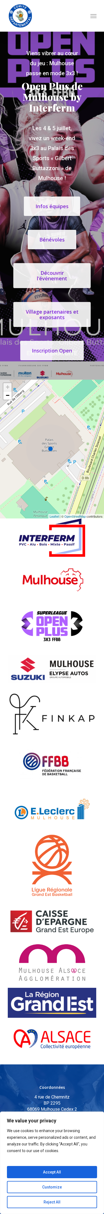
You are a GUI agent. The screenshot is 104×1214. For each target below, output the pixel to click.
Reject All (52, 1202)
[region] (52, 1163)
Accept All (52, 1172)
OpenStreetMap (75, 516)
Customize (52, 1187)
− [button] (7, 395)
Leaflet (54, 516)
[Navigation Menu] (93, 16)
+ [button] (7, 387)
